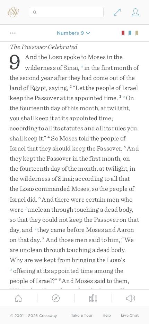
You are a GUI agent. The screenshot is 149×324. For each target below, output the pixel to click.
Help (107, 315)
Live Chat (130, 315)
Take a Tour (82, 315)
